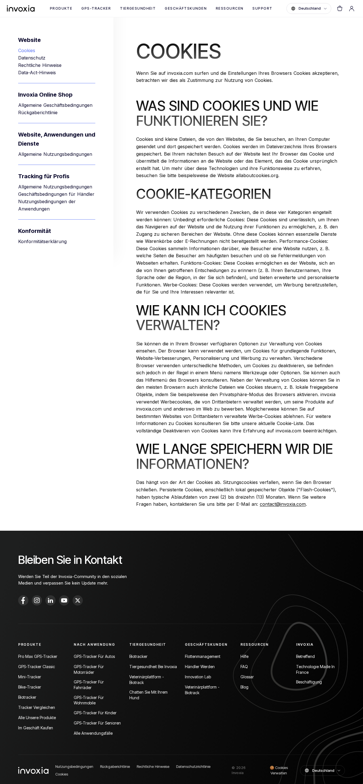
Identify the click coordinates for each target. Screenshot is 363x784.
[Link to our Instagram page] (37, 600)
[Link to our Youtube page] (64, 600)
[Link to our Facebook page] (23, 600)
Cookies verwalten (279, 770)
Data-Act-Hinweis (37, 72)
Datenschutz (31, 58)
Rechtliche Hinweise (40, 65)
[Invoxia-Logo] (21, 8)
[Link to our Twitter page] (78, 600)
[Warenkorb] (339, 8)
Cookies (26, 50)
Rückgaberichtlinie (38, 112)
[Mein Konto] (351, 8)
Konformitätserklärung (42, 241)
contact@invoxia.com (283, 504)
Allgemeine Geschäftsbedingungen (55, 105)
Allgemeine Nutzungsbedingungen (55, 154)
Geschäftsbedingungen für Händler (56, 194)
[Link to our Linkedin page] (50, 600)
